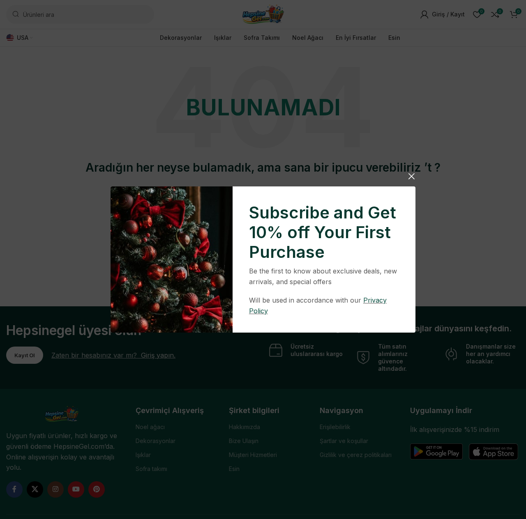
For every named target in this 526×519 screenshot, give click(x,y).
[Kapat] (411, 176)
